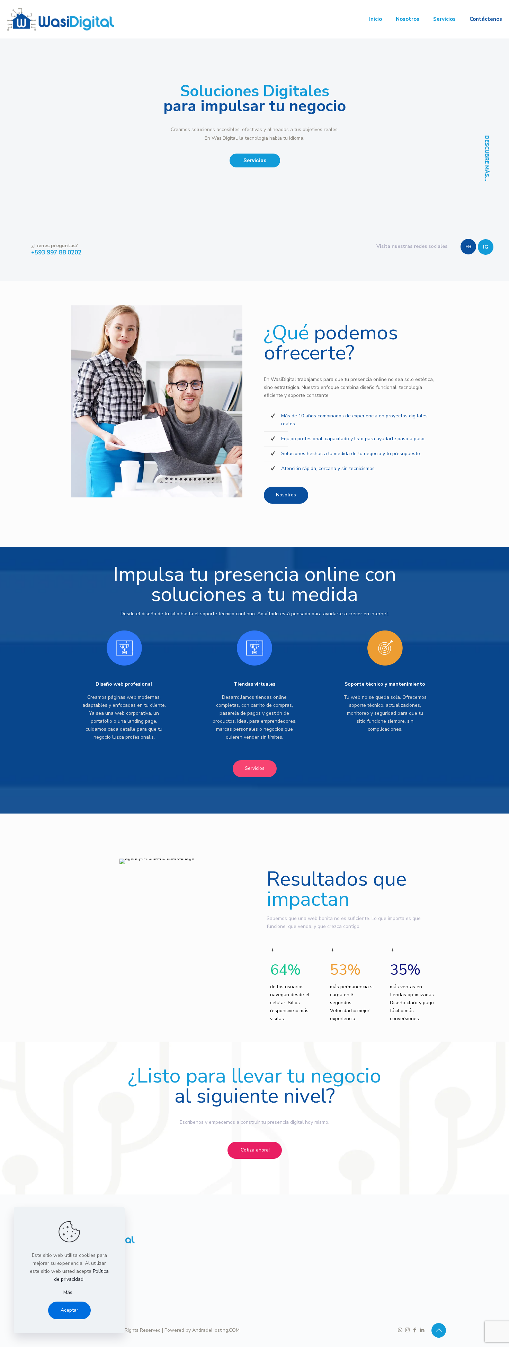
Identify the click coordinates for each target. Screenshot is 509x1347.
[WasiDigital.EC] (60, 19)
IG (485, 247)
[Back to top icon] (438, 1330)
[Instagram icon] (407, 1330)
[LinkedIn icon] (422, 1330)
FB (468, 246)
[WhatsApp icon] (400, 1330)
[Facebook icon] (414, 1330)
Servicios (254, 160)
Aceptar (69, 1310)
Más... (69, 1292)
